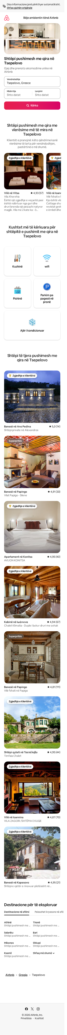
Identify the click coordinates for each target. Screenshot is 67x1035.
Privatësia (26, 1018)
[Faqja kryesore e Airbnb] (6, 17)
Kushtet (39, 1018)
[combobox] (32, 83)
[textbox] (18, 95)
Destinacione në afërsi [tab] (16, 911)
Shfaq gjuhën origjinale (19, 7)
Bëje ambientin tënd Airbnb (40, 18)
